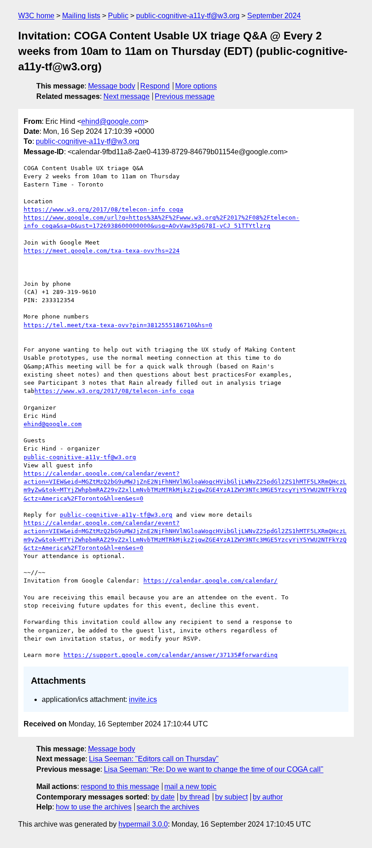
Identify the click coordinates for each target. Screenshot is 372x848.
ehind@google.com (112, 121)
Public (118, 16)
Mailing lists (81, 16)
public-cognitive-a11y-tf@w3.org (188, 16)
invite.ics (143, 699)
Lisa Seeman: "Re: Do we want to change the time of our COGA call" (213, 769)
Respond (155, 86)
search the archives (168, 807)
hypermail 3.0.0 (143, 824)
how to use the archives (94, 807)
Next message (126, 96)
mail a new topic (190, 786)
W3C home (36, 16)
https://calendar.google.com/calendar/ (210, 580)
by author (268, 797)
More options (196, 86)
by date (163, 797)
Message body (111, 86)
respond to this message (120, 786)
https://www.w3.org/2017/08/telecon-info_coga (103, 209)
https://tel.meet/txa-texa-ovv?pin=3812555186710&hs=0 (118, 325)
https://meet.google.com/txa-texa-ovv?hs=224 (102, 250)
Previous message (185, 96)
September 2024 (274, 16)
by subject (231, 797)
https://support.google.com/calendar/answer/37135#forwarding (171, 655)
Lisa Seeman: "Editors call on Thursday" (154, 759)
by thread (195, 797)
